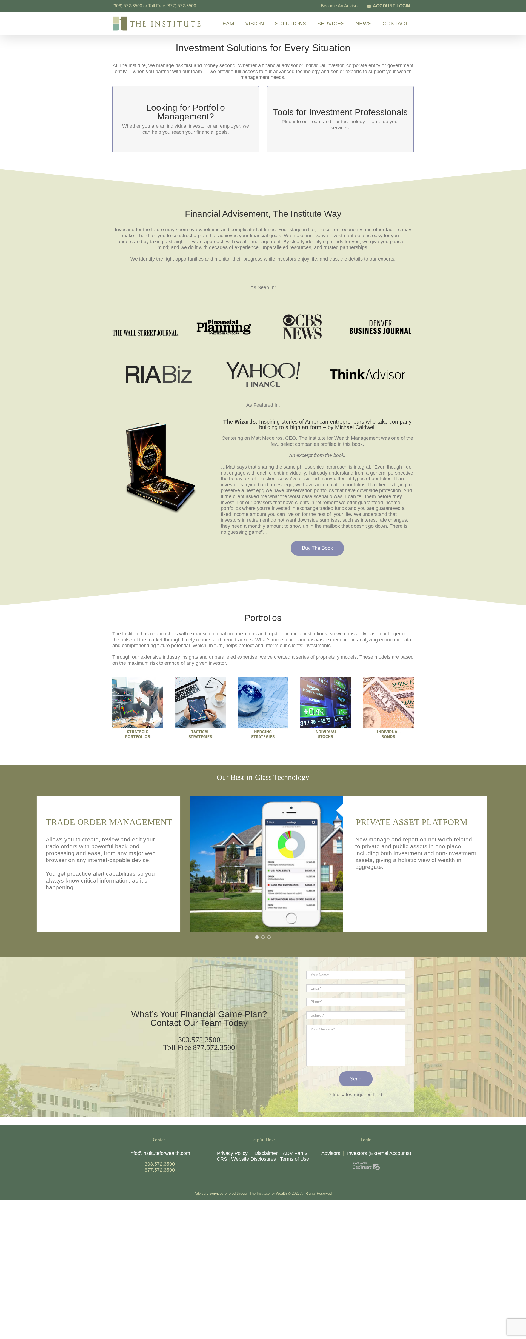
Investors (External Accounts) (379, 1153)
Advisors (330, 1153)
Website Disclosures (253, 1159)
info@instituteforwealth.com (160, 1153)
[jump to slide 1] (257, 937)
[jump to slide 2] (263, 937)
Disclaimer (266, 1153)
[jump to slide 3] (269, 937)
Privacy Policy (232, 1153)
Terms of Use (294, 1159)
